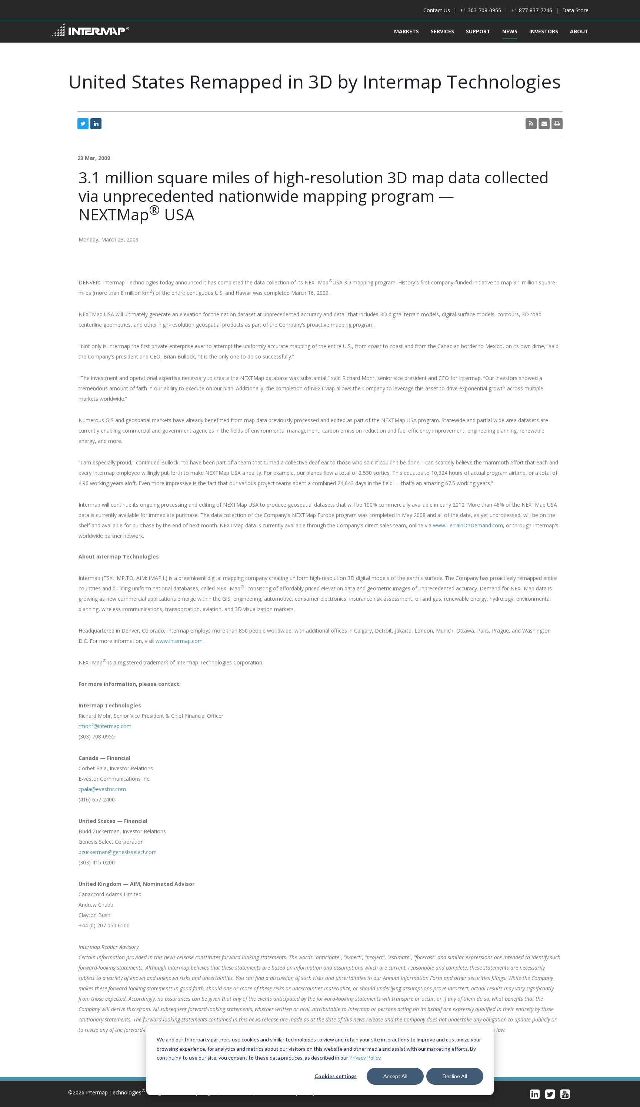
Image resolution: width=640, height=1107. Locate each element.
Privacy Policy (364, 1057)
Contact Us (436, 10)
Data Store (575, 10)
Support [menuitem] (478, 31)
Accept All (395, 1076)
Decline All (455, 1076)
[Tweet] (83, 123)
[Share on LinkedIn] (95, 123)
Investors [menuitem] (543, 31)
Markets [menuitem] (406, 31)
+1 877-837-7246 (531, 10)
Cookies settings (335, 1076)
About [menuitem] (579, 31)
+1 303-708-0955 (480, 10)
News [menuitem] (509, 31)
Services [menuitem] (442, 31)
